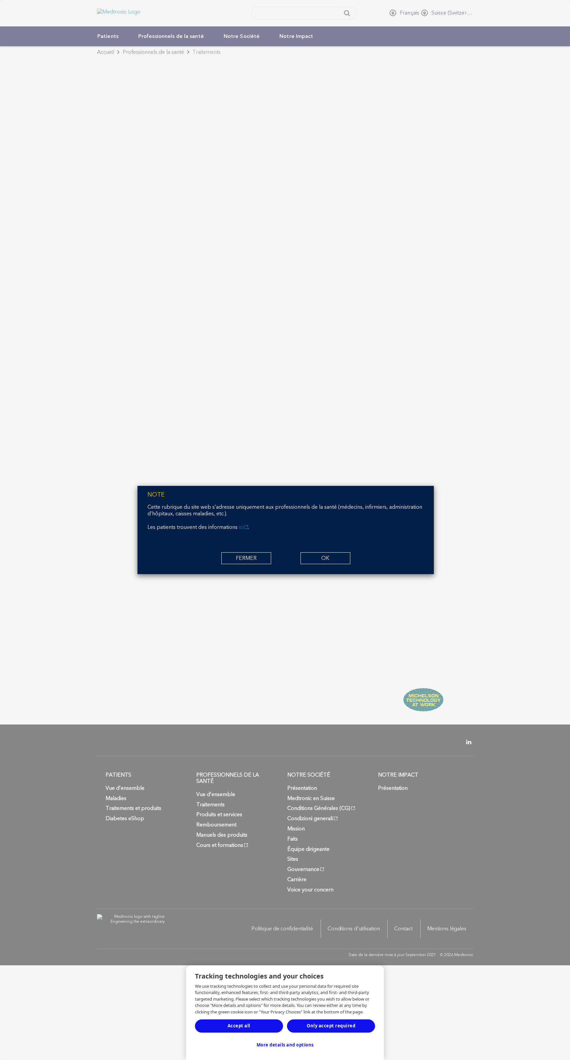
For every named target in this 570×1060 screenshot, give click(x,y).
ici (241, 527)
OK (325, 558)
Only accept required (331, 1026)
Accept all (239, 1026)
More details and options (285, 1045)
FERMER (246, 558)
